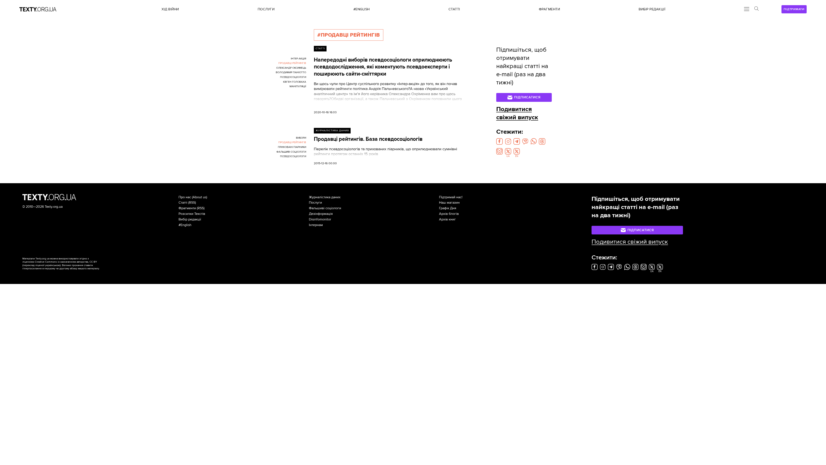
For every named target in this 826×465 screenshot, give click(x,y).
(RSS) (192, 202)
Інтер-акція (298, 58)
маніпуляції (298, 86)
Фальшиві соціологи (325, 208)
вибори (301, 138)
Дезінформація (321, 214)
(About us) (199, 197)
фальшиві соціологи (291, 151)
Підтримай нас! (450, 197)
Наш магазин (449, 202)
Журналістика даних (332, 130)
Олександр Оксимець (291, 68)
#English (185, 225)
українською (52, 265)
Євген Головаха (294, 82)
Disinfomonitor (320, 219)
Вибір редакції (190, 219)
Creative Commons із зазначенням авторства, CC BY (66, 262)
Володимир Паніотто (291, 72)
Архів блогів (449, 214)
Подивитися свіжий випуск (517, 113)
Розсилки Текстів (192, 214)
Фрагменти (187, 208)
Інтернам (316, 225)
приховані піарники (292, 147)
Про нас (185, 197)
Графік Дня (447, 208)
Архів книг (447, 219)
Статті (320, 48)
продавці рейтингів (292, 63)
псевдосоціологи (293, 77)
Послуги (315, 202)
